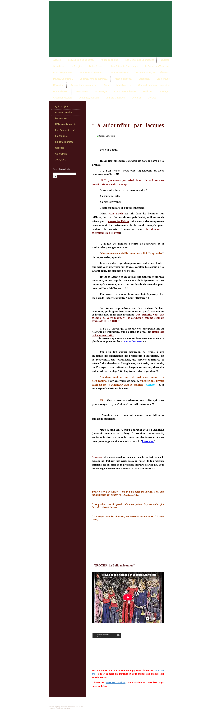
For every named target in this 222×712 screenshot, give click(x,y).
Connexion (52, 709)
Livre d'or (148, 441)
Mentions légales (54, 707)
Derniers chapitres (115, 682)
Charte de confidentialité (67, 707)
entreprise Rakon (118, 221)
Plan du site (79, 707)
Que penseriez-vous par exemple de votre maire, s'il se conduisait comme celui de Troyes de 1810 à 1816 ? (128, 317)
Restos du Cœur (133, 341)
